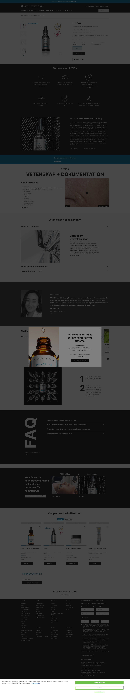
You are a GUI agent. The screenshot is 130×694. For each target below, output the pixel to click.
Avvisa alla (99, 687)
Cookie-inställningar (99, 691)
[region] (65, 686)
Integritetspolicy (36, 683)
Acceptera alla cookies (99, 682)
